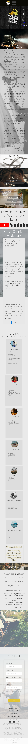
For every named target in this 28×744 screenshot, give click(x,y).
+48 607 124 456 (14, 713)
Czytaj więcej (8, 276)
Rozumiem (15, 742)
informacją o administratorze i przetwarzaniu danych (14, 692)
